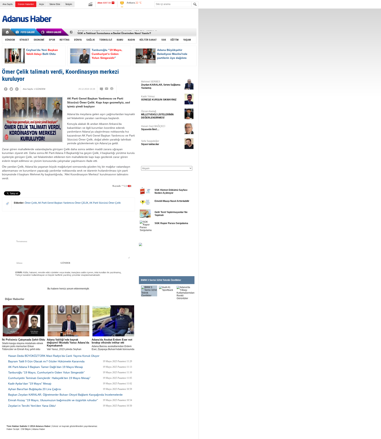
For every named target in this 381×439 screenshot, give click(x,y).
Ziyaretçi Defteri (26, 416)
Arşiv (41, 4)
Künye (10, 416)
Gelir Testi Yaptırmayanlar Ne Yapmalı (171, 214)
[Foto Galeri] (26, 32)
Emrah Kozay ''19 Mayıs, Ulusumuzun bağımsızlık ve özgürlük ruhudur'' (53, 400)
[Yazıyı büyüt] (129, 89)
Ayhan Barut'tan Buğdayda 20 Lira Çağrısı (34, 389)
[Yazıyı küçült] (120, 89)
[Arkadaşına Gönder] (107, 89)
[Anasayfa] (7, 32)
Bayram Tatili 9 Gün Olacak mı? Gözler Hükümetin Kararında (46, 361)
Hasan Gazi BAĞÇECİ (153, 128)
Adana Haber (38, 429)
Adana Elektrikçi (121, 416)
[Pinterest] (128, 225)
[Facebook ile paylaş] (178, 32)
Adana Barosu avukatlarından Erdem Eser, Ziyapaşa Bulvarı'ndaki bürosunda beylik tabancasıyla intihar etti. (113, 344)
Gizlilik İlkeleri (45, 416)
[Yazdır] (112, 89)
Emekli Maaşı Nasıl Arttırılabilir (172, 201)
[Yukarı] (45, 222)
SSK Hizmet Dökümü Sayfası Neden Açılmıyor (171, 191)
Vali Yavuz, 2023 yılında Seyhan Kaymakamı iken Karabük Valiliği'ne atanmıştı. (68, 344)
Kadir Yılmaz (158, 98)
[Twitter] (11, 89)
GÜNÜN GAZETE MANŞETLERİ (156, 158)
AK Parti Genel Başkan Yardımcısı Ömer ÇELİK (63, 202)
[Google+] (17, 89)
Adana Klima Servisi (144, 416)
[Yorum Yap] (101, 89)
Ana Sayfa (8, 4)
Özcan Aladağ (157, 114)
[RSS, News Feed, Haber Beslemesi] (190, 32)
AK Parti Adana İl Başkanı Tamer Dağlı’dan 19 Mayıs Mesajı (45, 366)
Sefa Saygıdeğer (150, 143)
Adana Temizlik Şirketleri (70, 416)
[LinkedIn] (122, 225)
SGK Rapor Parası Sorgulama (171, 223)
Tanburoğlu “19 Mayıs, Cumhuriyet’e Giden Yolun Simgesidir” (46, 372)
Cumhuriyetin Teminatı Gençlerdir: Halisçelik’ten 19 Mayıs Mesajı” (49, 378)
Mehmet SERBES (160, 84)
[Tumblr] (116, 225)
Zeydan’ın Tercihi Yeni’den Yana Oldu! (32, 405)
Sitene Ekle (54, 4)
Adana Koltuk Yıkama (97, 416)
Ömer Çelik (31, 202)
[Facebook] (6, 89)
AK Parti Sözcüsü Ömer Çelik (105, 202)
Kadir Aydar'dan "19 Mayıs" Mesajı (29, 383)
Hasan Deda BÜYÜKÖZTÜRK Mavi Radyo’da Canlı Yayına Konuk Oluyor (53, 355)
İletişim (68, 4)
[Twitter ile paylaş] (184, 32)
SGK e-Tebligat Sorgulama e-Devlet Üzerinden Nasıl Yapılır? (114, 32)
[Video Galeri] (51, 32)
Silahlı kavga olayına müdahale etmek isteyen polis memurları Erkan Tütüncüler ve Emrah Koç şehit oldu (23, 344)
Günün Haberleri (26, 4)
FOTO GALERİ (148, 238)
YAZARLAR (145, 72)
